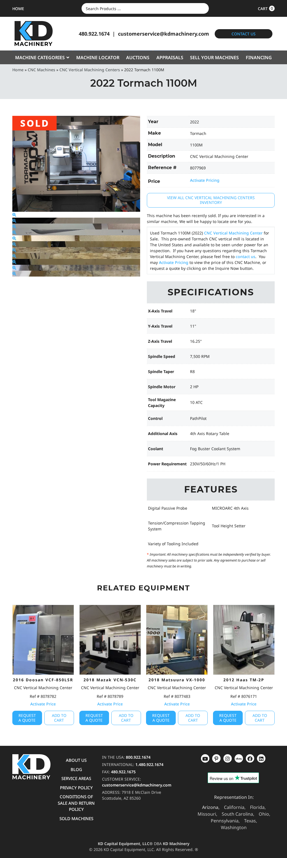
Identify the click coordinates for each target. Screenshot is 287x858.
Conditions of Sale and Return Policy (76, 803)
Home (18, 69)
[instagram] (239, 758)
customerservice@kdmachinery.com (163, 33)
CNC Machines (41, 69)
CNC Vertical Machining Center (233, 233)
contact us (245, 256)
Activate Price (43, 704)
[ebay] (250, 758)
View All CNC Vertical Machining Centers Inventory (211, 200)
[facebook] (261, 758)
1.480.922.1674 (149, 764)
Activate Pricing (204, 180)
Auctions (137, 57)
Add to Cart (59, 718)
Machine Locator (97, 57)
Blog (76, 769)
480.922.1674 (94, 33)
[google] (216, 758)
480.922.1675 (123, 771)
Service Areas (76, 778)
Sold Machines (76, 818)
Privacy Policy (76, 787)
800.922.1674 (138, 757)
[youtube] (205, 758)
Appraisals (169, 57)
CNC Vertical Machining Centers (89, 69)
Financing (259, 57)
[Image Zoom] (14, 214)
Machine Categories (40, 57)
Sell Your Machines (214, 57)
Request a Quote (27, 718)
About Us (76, 760)
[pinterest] (227, 758)
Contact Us (244, 33)
